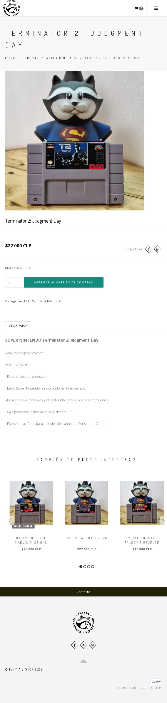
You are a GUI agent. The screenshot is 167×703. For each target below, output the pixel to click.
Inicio (11, 57)
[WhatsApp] (92, 645)
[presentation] (9, 520)
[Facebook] (149, 249)
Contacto (83, 592)
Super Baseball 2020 (87, 538)
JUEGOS (32, 57)
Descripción (18, 325)
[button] (81, 566)
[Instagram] (83, 645)
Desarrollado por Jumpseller (139, 687)
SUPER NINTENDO (62, 57)
